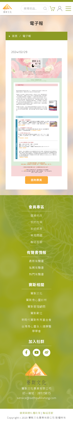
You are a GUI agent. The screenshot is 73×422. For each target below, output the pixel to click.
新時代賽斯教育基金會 (36, 320)
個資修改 (36, 215)
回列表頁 (36, 180)
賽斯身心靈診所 (36, 300)
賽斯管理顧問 (36, 306)
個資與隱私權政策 (30, 413)
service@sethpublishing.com (36, 398)
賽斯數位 (36, 313)
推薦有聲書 (36, 268)
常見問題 (36, 235)
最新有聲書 (36, 261)
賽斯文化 (36, 293)
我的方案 (36, 222)
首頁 (15, 36)
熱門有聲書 (36, 274)
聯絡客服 (36, 242)
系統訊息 (36, 229)
